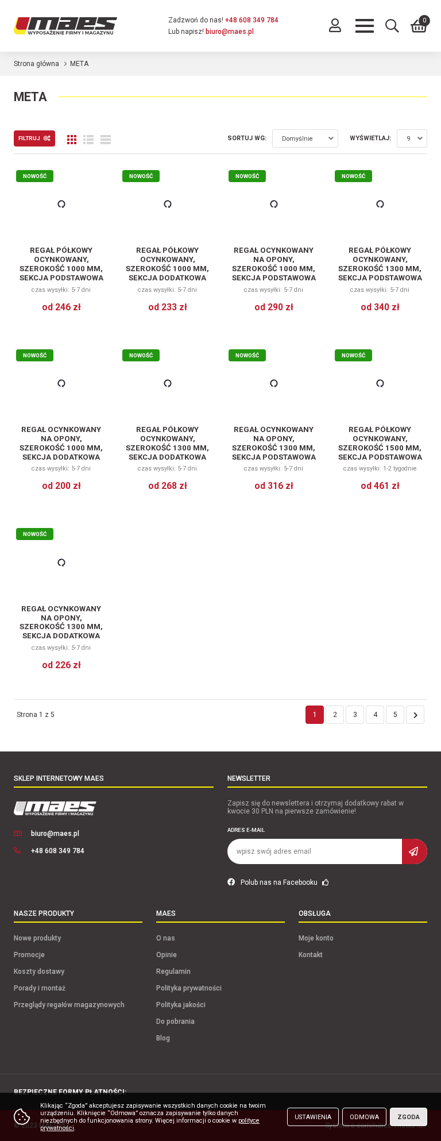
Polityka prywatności (189, 988)
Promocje (29, 955)
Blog (163, 1038)
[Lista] (88, 139)
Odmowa (364, 1117)
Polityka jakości (181, 1005)
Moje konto (316, 938)
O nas (165, 938)
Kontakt (311, 955)
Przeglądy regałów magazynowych (69, 1005)
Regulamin (173, 971)
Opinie (166, 955)
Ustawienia (313, 1117)
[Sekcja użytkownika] (335, 26)
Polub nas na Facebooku (280, 882)
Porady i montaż (39, 988)
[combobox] (305, 138)
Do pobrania (175, 1021)
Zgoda (408, 1117)
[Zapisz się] (414, 851)
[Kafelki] (72, 139)
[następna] (415, 715)
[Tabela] (105, 139)
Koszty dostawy (39, 971)
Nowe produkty (37, 938)
